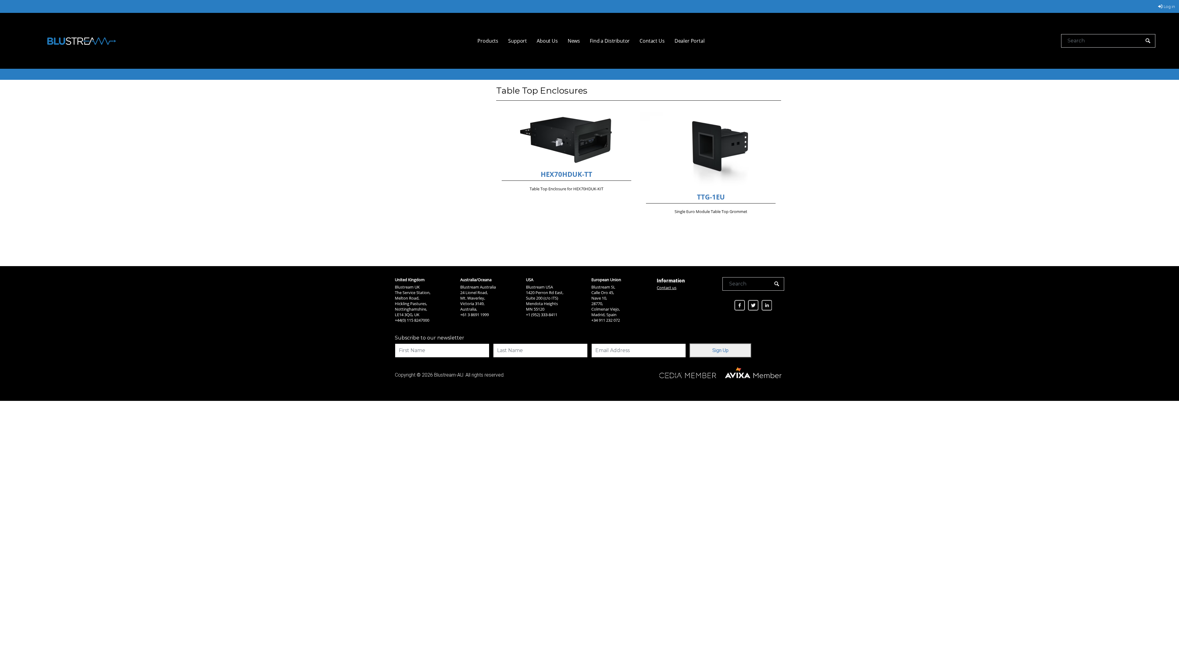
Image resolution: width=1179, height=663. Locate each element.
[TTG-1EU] (710, 151)
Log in (1169, 6)
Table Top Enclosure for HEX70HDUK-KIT (566, 189)
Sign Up (720, 350)
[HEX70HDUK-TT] (566, 139)
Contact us (666, 287)
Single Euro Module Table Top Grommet (711, 211)
